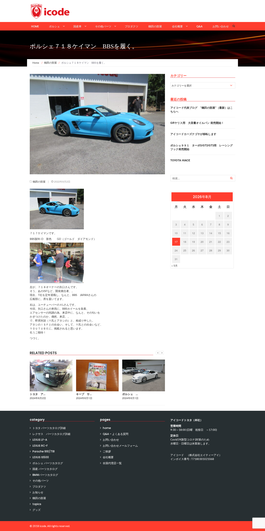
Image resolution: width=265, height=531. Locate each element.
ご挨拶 (107, 451)
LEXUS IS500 (40, 457)
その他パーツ (103, 26)
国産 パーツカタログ (45, 469)
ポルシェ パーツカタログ (47, 463)
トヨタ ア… (37, 394)
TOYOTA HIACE (180, 160)
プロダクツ (131, 26)
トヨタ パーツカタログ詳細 (49, 428)
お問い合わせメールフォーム (120, 446)
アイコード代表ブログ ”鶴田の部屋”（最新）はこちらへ (201, 109)
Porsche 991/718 (43, 451)
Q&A (199, 26)
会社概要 (177, 26)
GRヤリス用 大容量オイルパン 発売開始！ (197, 123)
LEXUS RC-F (40, 446)
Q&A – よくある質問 (115, 434)
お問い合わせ (221, 26)
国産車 (77, 26)
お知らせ (37, 492)
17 (176, 242)
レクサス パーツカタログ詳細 (51, 434)
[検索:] (202, 178)
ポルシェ (54, 26)
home (35, 26)
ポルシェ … (130, 394)
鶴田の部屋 (155, 26)
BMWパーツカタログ (45, 475)
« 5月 (174, 265)
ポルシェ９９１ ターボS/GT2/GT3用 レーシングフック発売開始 (201, 147)
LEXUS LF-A (39, 440)
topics (36, 504)
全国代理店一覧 (112, 463)
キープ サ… (84, 394)
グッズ (36, 510)
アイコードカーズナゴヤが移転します (193, 134)
